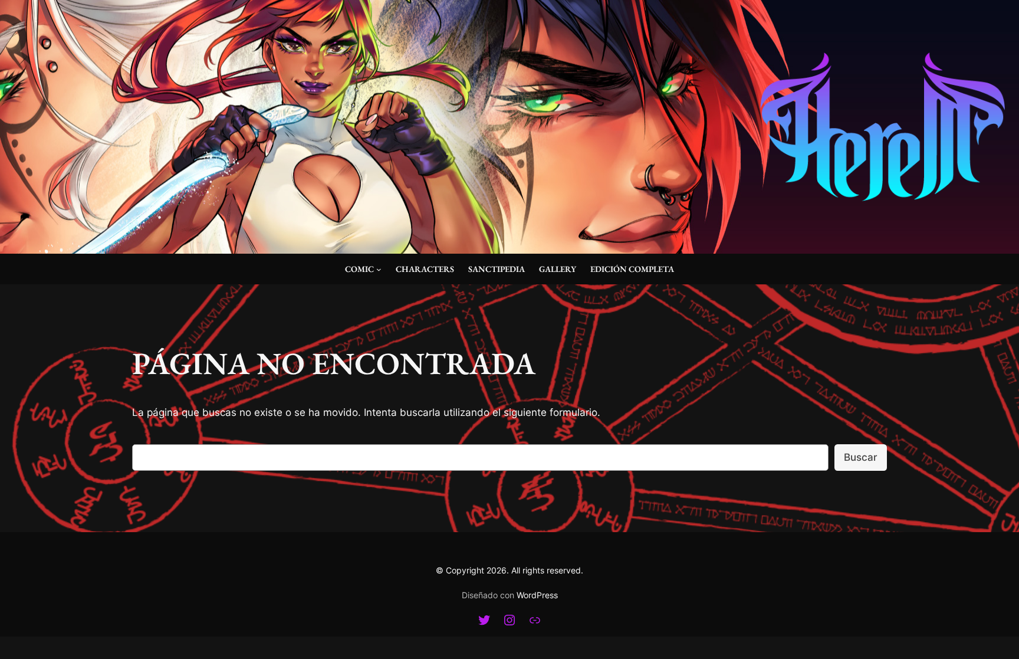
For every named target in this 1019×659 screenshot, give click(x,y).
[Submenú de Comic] (379, 269)
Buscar (860, 457)
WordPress (537, 595)
